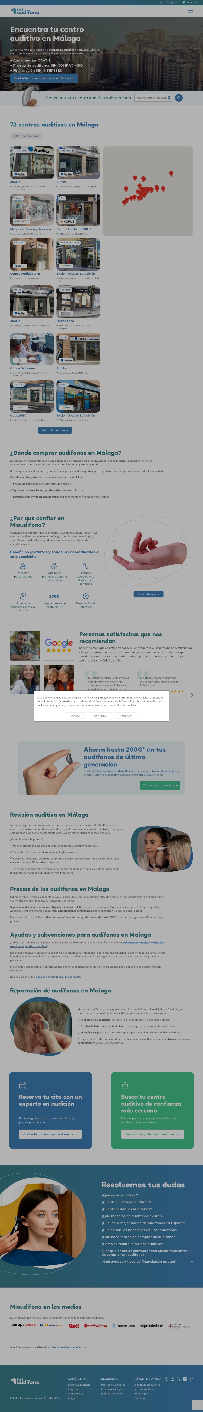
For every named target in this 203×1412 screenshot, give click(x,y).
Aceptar (75, 715)
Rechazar (126, 715)
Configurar (100, 715)
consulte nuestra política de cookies (114, 705)
